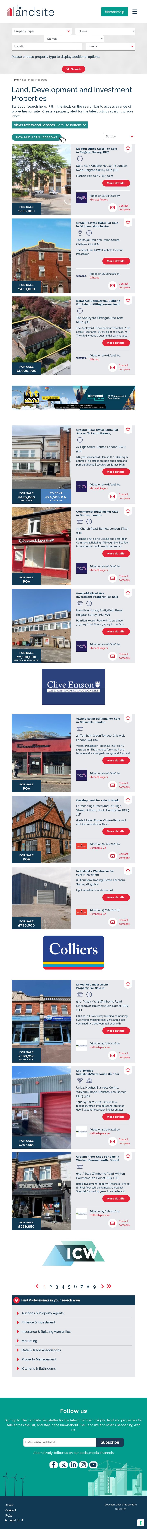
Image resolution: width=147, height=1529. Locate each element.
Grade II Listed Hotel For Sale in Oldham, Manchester (97, 224)
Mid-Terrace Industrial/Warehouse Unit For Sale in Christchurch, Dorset (97, 1072)
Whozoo (94, 277)
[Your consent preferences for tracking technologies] (140, 1522)
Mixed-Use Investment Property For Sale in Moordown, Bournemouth (94, 986)
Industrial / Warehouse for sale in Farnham (95, 872)
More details (116, 183)
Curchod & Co (98, 847)
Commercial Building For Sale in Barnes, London (97, 513)
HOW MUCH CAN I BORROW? (36, 137)
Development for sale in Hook (97, 800)
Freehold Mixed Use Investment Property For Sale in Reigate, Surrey (97, 595)
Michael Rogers (99, 199)
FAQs (8, 1515)
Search (75, 69)
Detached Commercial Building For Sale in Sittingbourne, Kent (98, 302)
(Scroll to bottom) (48, 125)
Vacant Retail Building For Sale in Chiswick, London (98, 720)
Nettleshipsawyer (100, 1047)
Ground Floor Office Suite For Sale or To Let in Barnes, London (97, 431)
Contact (10, 1510)
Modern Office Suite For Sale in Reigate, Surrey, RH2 (96, 150)
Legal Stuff (15, 1520)
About (9, 1505)
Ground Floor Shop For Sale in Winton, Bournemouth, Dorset (97, 1158)
